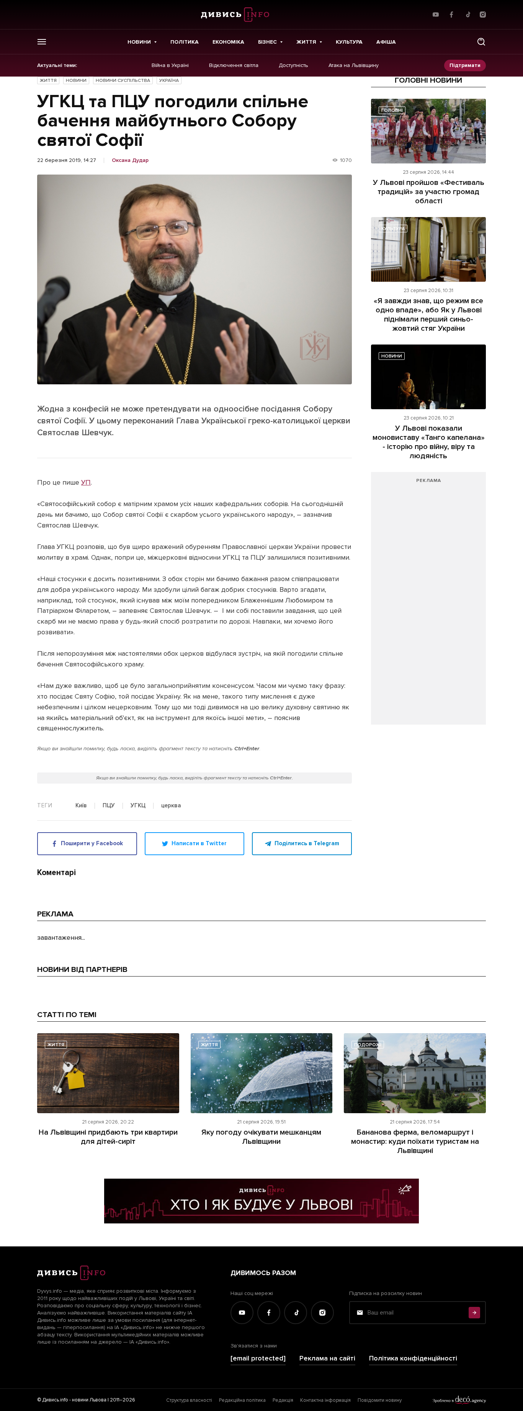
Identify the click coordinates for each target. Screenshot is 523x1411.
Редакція (283, 1400)
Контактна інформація (325, 1400)
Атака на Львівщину (354, 65)
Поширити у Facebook (92, 843)
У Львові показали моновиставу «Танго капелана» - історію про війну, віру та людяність (429, 442)
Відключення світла (233, 65)
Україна (169, 80)
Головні (392, 110)
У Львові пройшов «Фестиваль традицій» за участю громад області (428, 192)
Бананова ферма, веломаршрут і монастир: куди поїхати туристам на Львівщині (415, 1141)
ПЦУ (109, 806)
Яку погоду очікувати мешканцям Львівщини (261, 1137)
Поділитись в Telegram (307, 843)
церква (171, 806)
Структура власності (189, 1400)
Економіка (228, 42)
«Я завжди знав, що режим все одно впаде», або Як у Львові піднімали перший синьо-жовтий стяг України (428, 314)
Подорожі (367, 1045)
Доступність (293, 65)
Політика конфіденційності (413, 1358)
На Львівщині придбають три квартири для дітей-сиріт (108, 1137)
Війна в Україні (170, 65)
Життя (306, 42)
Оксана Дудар (130, 160)
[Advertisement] (428, 602)
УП (86, 482)
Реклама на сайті (327, 1358)
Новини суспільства (123, 80)
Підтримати (465, 65)
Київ (81, 806)
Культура (349, 42)
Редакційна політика (242, 1400)
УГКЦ (138, 806)
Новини (139, 42)
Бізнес (267, 42)
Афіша (386, 42)
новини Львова (89, 1400)
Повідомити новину (380, 1400)
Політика (184, 42)
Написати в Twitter (199, 843)
